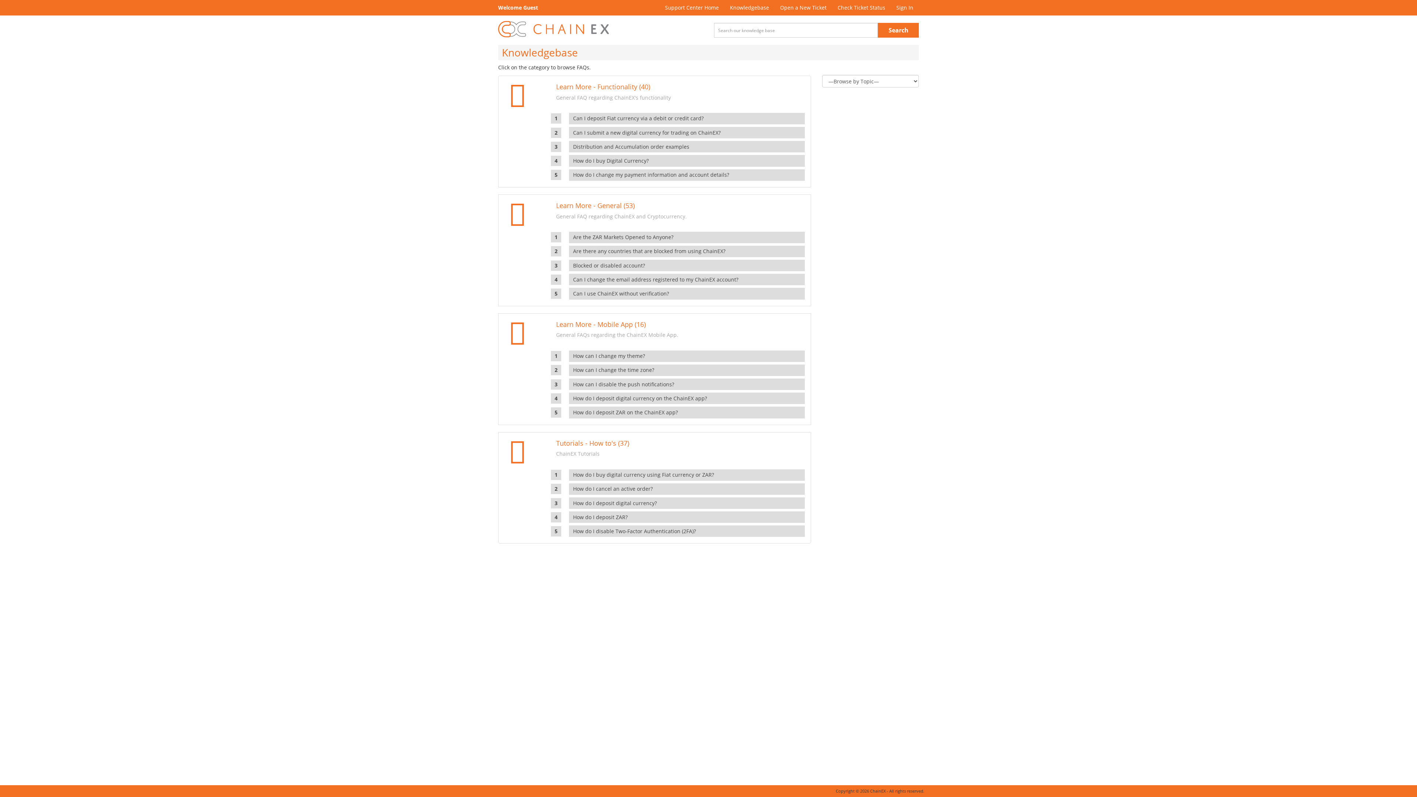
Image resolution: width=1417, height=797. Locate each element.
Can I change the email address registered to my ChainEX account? (655, 279)
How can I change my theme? (609, 355)
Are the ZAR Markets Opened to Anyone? (623, 237)
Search (899, 30)
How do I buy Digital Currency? (611, 160)
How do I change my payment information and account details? (651, 174)
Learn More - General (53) (595, 205)
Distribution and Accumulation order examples (631, 146)
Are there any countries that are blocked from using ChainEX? (649, 251)
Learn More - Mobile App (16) (601, 324)
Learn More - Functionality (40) (603, 86)
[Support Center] (553, 29)
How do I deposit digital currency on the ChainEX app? (640, 398)
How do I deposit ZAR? (600, 517)
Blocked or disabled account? (609, 265)
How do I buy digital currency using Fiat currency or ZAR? (643, 474)
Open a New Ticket (803, 7)
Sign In (904, 7)
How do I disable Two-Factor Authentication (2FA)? (634, 531)
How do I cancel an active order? (613, 488)
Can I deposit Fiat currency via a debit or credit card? (638, 118)
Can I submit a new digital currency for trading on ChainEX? (647, 132)
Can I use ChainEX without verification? (621, 293)
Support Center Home (692, 7)
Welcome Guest (518, 7)
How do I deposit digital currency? (615, 503)
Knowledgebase (749, 7)
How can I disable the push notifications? (623, 384)
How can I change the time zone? (613, 369)
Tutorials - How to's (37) (592, 443)
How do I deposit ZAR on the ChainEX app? (625, 412)
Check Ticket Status (861, 7)
